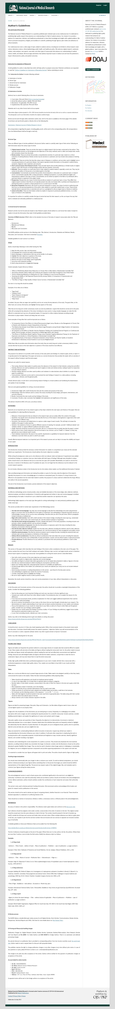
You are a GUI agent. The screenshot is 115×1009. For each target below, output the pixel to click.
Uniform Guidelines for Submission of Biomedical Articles (31, 70)
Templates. (40, 234)
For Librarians (88, 110)
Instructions (43, 15)
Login (105, 5)
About (10, 15)
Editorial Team (22, 15)
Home (10, 20)
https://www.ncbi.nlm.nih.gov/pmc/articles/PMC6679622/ (24, 619)
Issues (32, 15)
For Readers (88, 105)
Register (98, 5)
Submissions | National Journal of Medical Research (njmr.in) (25, 125)
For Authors (88, 108)
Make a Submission (93, 69)
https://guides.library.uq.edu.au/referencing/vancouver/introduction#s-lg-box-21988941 (32, 828)
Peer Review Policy (58, 920)
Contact (10, 996)
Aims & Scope (94, 51)
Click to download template (36, 99)
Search (103, 15)
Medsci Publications (23, 993)
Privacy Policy (17, 996)
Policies (54, 15)
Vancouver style (70, 807)
